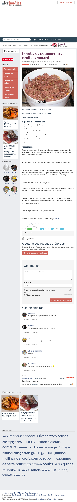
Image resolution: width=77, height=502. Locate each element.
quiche (68, 465)
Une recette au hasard (9, 95)
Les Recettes (43, 39)
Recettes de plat (10, 69)
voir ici (56, 218)
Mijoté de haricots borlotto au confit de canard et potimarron (10, 124)
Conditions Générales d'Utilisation (13, 494)
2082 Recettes (63, 47)
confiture (9, 448)
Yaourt (7, 437)
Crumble (50, 496)
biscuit (17, 437)
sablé (25, 471)
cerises (63, 437)
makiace (31, 325)
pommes (23, 465)
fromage (50, 448)
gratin (30, 224)
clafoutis (54, 442)
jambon (60, 454)
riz (18, 471)
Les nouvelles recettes (9, 88)
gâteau (47, 454)
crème (22, 448)
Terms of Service (53, 501)
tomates (19, 476)
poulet (48, 465)
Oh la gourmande (35, 350)
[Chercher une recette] (29, 39)
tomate (7, 476)
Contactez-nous (34, 494)
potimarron (36, 224)
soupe (46, 471)
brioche (28, 437)
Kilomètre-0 (32, 363)
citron (42, 442)
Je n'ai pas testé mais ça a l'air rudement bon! (39, 290)
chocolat (30, 443)
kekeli (61, 44)
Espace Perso (56, 39)
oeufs (26, 459)
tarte (55, 471)
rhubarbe (9, 471)
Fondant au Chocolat (19, 496)
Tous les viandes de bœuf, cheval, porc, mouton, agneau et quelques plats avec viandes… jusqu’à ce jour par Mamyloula (10, 151)
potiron (43, 224)
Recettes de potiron (8, 81)
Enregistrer (9, 60)
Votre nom (27, 283)
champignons (12, 443)
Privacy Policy (40, 501)
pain (34, 459)
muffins (7, 459)
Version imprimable (11, 51)
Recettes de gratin (8, 74)
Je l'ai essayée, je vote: (32, 295)
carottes (51, 437)
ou (25, 292)
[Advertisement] (38, 22)
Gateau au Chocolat (33, 496)
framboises (36, 448)
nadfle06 (6, 173)
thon (64, 471)
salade (35, 471)
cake (40, 437)
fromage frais (20, 454)
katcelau (31, 313)
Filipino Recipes (60, 496)
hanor (30, 338)
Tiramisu (44, 496)
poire (42, 459)
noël (17, 459)
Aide (26, 494)
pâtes (58, 465)
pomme (52, 459)
